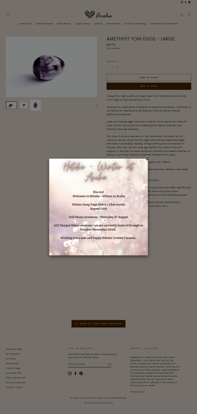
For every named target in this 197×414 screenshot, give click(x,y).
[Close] (147, 158)
